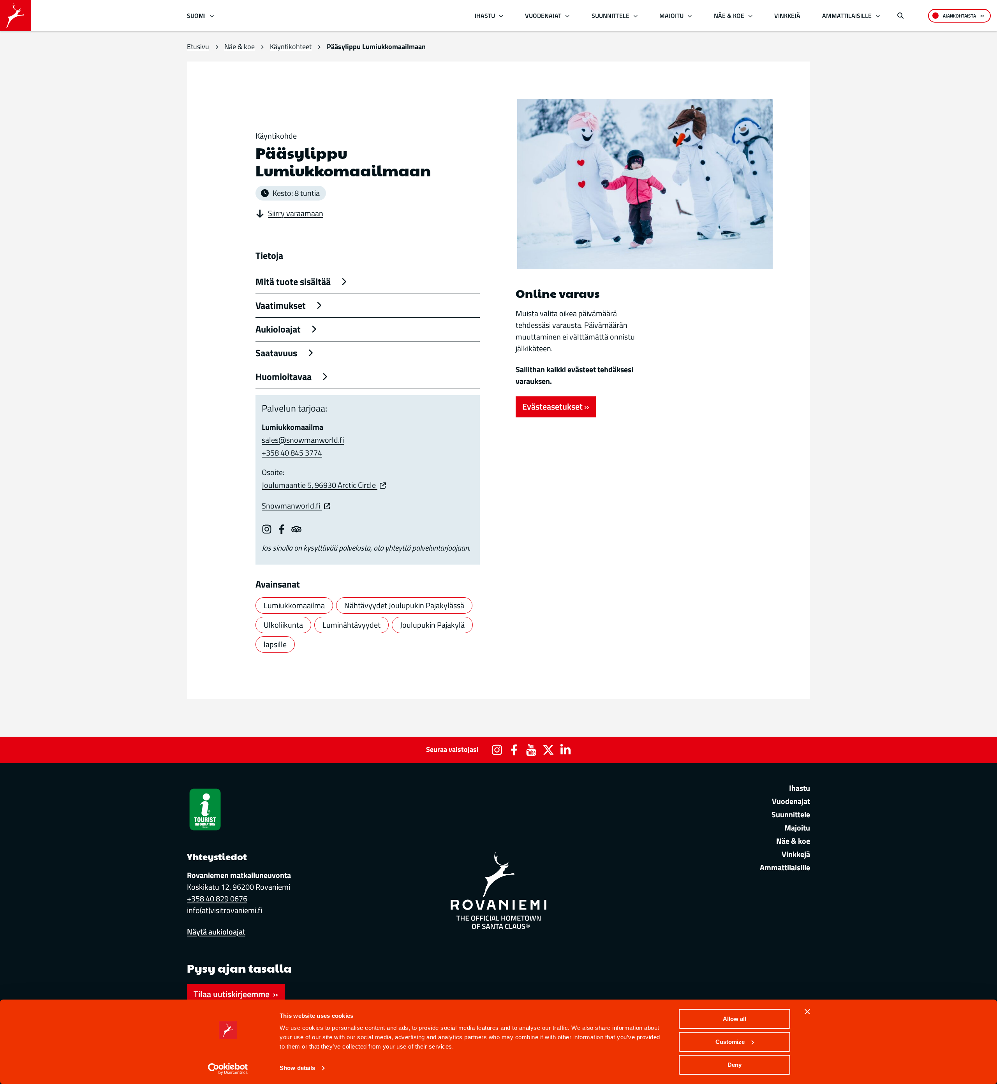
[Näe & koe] (750, 16)
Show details (297, 1068)
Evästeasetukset (552, 406)
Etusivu (198, 46)
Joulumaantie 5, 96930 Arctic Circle (319, 485)
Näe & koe (729, 15)
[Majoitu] (690, 16)
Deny (734, 1064)
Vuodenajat (543, 15)
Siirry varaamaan (295, 213)
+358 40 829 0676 (217, 898)
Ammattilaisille (847, 15)
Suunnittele (610, 15)
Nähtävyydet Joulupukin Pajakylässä (404, 605)
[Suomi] (212, 16)
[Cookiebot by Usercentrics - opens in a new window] (228, 1069)
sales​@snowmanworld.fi (303, 440)
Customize (730, 1041)
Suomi (196, 15)
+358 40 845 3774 (292, 453)
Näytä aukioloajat (216, 932)
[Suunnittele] (635, 16)
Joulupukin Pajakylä (432, 625)
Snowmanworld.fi (292, 506)
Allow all (734, 1018)
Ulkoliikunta (283, 625)
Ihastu (485, 15)
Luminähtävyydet (351, 625)
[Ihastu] (501, 16)
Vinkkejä (787, 15)
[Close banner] (807, 1011)
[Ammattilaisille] (878, 16)
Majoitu (671, 15)
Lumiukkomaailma (294, 605)
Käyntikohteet (291, 46)
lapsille (275, 644)
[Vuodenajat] (567, 16)
